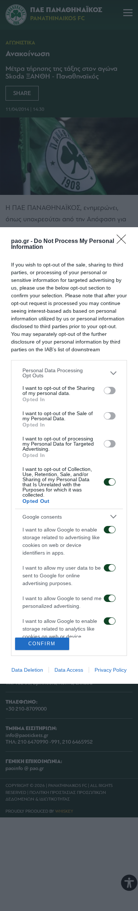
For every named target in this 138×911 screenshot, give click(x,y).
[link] (124, 241)
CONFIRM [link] (42, 643)
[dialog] (69, 455)
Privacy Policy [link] (111, 670)
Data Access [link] (68, 670)
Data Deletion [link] (27, 670)
